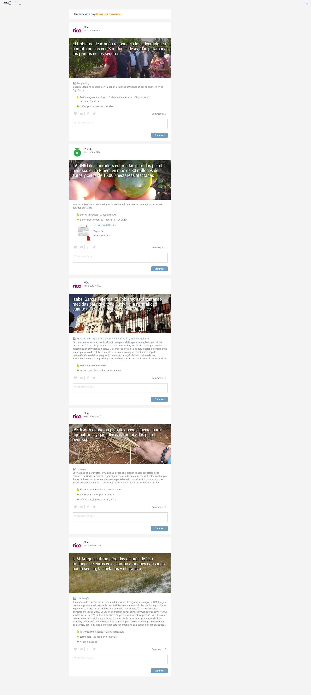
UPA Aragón (83, 598)
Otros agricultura (89, 101)
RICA (86, 27)
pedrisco (110, 219)
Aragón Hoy (83, 83)
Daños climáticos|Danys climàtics (98, 214)
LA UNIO (88, 149)
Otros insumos (142, 97)
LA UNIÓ (122, 219)
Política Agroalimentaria (93, 97)
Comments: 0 (159, 113)
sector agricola (88, 370)
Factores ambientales (120, 97)
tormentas (85, 636)
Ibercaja (81, 469)
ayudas (109, 106)
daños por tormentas (91, 106)
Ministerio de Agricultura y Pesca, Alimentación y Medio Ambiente (113, 338)
